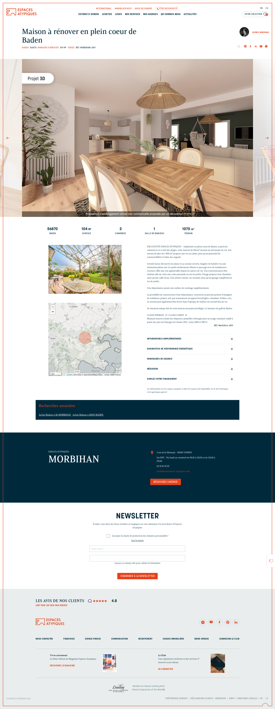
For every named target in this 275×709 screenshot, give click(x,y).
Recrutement (145, 639)
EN (267, 8)
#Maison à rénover (48, 48)
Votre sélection (255, 14)
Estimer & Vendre (88, 14)
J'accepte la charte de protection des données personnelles (140, 535)
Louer (118, 14)
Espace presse (93, 639)
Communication (119, 639)
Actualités (190, 14)
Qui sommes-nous (171, 14)
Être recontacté (168, 8)
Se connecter (165, 669)
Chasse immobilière (173, 639)
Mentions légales (247, 698)
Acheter (107, 14)
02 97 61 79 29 (163, 466)
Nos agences (150, 14)
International (104, 8)
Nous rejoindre (143, 8)
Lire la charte (137, 540)
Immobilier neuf (123, 8)
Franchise (69, 639)
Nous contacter (44, 639)
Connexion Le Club (229, 639)
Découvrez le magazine (62, 666)
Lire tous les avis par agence (51, 605)
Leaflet (69, 374)
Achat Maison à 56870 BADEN (88, 414)
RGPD (232, 698)
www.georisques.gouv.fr (157, 392)
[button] (85, 337)
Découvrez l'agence (165, 482)
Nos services (132, 14)
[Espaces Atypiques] (21, 14)
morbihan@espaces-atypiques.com (173, 471)
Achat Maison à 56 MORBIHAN (55, 414)
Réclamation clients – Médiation (208, 698)
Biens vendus (201, 639)
